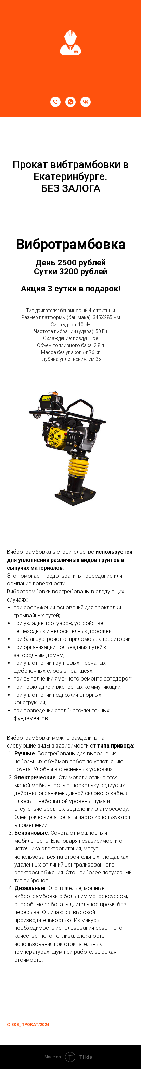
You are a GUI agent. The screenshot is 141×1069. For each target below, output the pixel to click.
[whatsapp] (70, 102)
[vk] (85, 102)
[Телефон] (55, 102)
